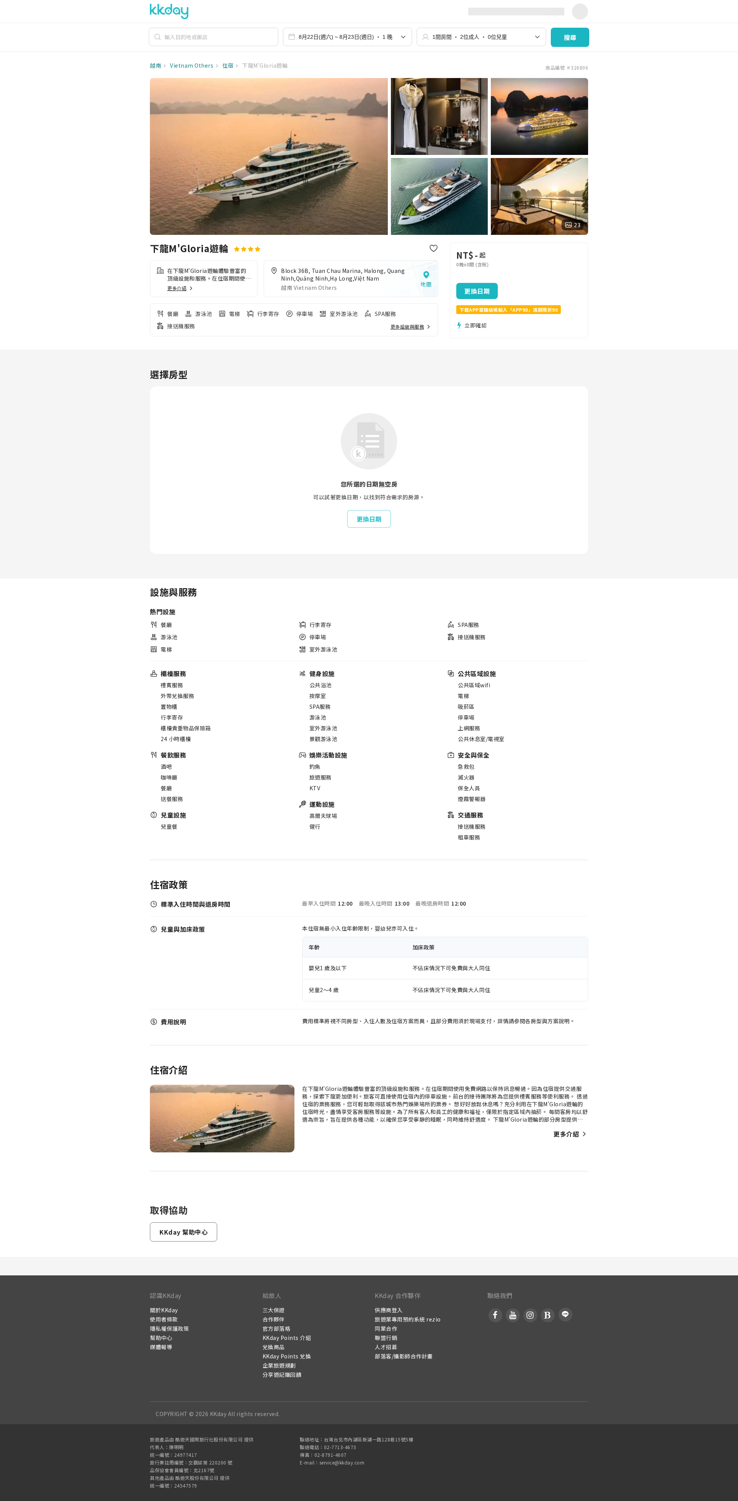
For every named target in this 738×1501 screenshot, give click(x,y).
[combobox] (347, 37)
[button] (570, 37)
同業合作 (386, 1328)
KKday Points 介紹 (287, 1337)
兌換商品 (274, 1347)
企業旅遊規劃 (279, 1365)
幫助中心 (161, 1337)
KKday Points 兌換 (287, 1356)
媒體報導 (161, 1347)
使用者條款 (164, 1319)
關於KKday (164, 1310)
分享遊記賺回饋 (282, 1374)
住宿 (227, 65)
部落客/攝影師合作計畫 (404, 1356)
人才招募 (386, 1347)
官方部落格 (277, 1328)
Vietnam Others (191, 65)
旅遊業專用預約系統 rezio (408, 1319)
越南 (155, 65)
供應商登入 (389, 1310)
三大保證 (274, 1310)
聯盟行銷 (386, 1337)
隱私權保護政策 (169, 1328)
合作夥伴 (274, 1319)
